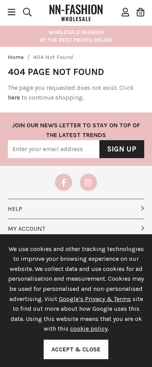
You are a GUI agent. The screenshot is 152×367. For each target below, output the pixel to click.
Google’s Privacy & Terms (95, 299)
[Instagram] (88, 182)
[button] (140, 12)
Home (16, 57)
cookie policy (89, 328)
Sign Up (121, 149)
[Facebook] (63, 182)
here (14, 97)
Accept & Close (76, 349)
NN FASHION (76, 12)
